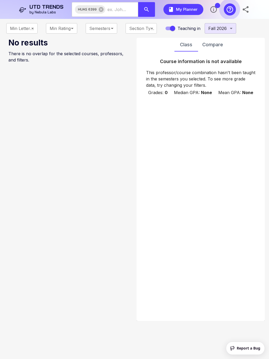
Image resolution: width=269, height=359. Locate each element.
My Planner (187, 9)
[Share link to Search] (246, 9)
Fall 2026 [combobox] (217, 28)
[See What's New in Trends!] (214, 9)
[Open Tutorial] (230, 9)
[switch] (173, 28)
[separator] (134, 179)
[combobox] (117, 9)
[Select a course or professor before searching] (146, 9)
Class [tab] (186, 44)
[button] (90, 9)
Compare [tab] (212, 44)
